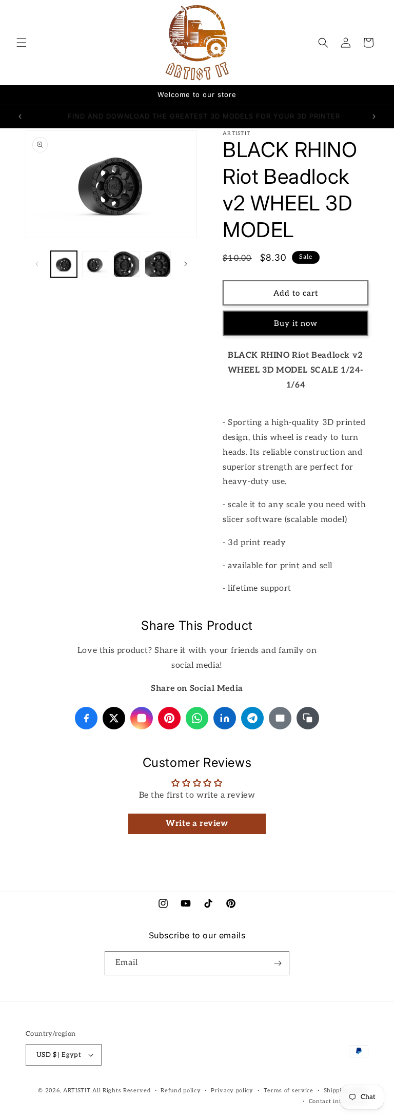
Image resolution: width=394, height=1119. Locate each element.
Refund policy (181, 1090)
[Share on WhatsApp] (197, 718)
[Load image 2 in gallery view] (95, 264)
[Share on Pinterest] (169, 718)
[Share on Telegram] (252, 718)
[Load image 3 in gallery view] (126, 264)
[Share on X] (114, 718)
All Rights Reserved (121, 1090)
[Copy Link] (308, 718)
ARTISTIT (77, 1090)
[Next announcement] (374, 116)
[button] (21, 42)
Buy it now (296, 323)
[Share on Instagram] (141, 718)
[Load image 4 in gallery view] (158, 264)
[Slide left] (37, 264)
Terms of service (288, 1090)
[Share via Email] (280, 718)
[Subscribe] (277, 963)
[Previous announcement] (20, 116)
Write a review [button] (197, 823)
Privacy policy (232, 1090)
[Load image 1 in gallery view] (64, 264)
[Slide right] (185, 264)
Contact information (338, 1101)
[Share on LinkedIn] (224, 718)
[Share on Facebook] (86, 718)
